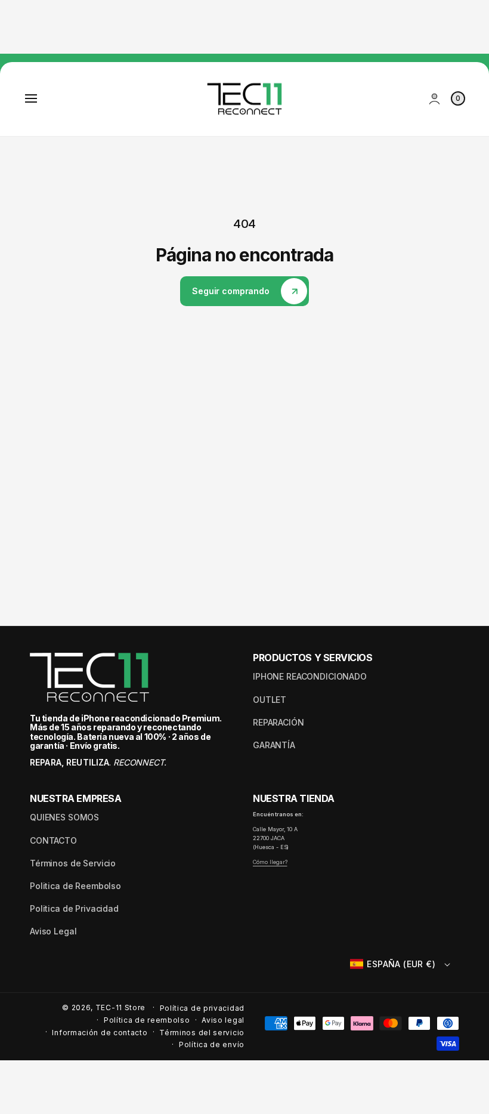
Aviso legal (223, 1020)
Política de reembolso (147, 1020)
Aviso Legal (53, 931)
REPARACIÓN (278, 722)
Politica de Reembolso (75, 886)
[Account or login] (434, 98)
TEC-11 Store (120, 1007)
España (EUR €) (401, 964)
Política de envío (211, 1044)
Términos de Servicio (73, 863)
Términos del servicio (201, 1032)
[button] (31, 98)
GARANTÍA (274, 745)
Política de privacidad (202, 1008)
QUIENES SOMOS (64, 817)
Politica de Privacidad (74, 908)
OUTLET (269, 700)
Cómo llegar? (270, 862)
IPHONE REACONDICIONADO (310, 676)
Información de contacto (99, 1032)
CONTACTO (53, 840)
